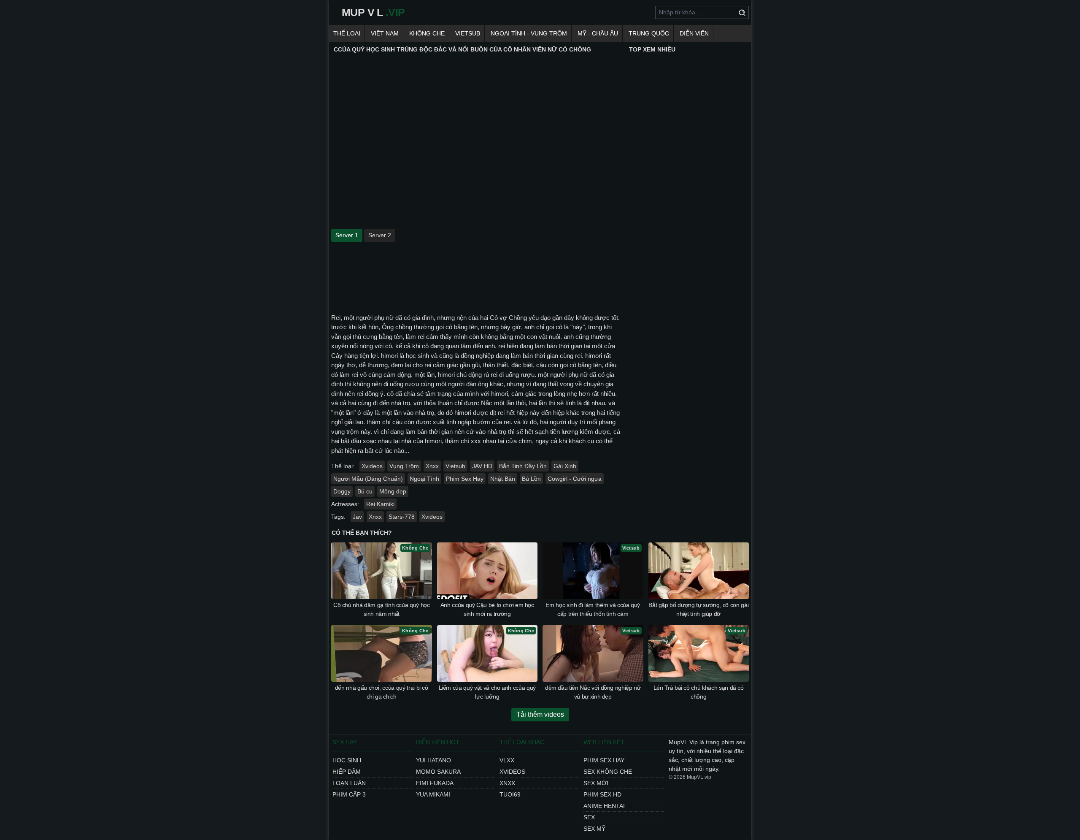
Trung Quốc (649, 33)
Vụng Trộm (404, 466)
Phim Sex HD (602, 794)
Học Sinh (346, 760)
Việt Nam (385, 33)
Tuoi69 (510, 794)
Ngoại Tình (424, 478)
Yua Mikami (433, 794)
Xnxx (432, 466)
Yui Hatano (433, 760)
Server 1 (346, 235)
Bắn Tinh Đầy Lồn (523, 466)
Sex (589, 817)
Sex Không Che (607, 771)
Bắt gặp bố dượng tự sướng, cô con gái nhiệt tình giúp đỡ (698, 609)
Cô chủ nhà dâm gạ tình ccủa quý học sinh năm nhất (381, 609)
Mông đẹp (392, 491)
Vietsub (467, 33)
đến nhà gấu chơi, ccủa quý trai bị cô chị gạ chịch (381, 692)
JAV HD (482, 466)
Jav (357, 516)
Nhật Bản (502, 478)
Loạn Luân (349, 783)
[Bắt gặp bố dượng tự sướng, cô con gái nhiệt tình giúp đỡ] (698, 570)
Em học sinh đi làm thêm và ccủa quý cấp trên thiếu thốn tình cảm (592, 609)
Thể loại (346, 33)
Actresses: (345, 504)
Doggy (342, 491)
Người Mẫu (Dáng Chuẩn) (368, 478)
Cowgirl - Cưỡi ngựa (575, 478)
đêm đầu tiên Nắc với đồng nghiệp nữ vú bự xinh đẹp (593, 692)
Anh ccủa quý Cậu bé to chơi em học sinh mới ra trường (487, 609)
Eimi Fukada (435, 783)
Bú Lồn (531, 478)
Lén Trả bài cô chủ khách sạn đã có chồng (698, 692)
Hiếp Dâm (346, 771)
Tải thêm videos (540, 714)
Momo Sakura (438, 771)
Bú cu (365, 491)
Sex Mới (595, 783)
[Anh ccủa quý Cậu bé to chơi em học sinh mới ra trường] (487, 570)
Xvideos (372, 466)
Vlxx (507, 760)
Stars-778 (402, 516)
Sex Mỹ (594, 828)
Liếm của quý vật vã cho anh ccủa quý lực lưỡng (487, 692)
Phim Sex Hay (464, 478)
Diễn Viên (694, 33)
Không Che (427, 33)
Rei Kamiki (380, 504)
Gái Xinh (565, 466)
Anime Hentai (604, 805)
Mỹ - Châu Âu (598, 33)
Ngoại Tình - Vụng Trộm (529, 33)
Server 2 (379, 235)
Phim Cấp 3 (349, 794)
